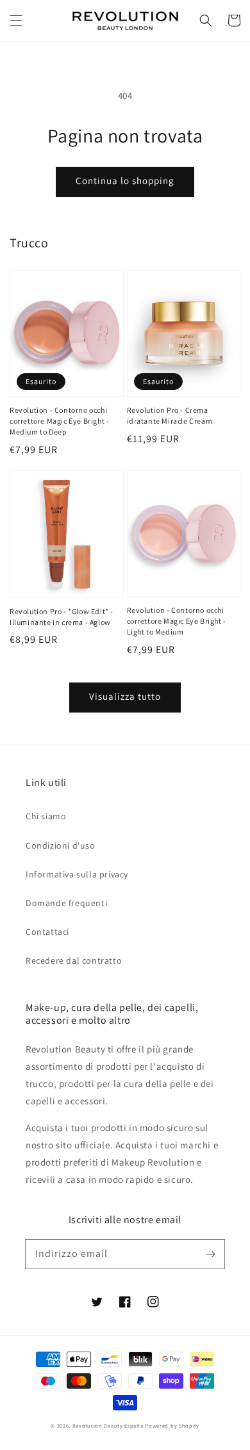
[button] (16, 20)
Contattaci (47, 931)
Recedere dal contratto (74, 960)
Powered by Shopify (172, 1425)
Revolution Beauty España (108, 1425)
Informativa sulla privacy (77, 874)
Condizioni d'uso (61, 845)
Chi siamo (46, 816)
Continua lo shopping (125, 180)
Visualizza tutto (125, 696)
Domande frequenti (66, 903)
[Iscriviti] (210, 1254)
